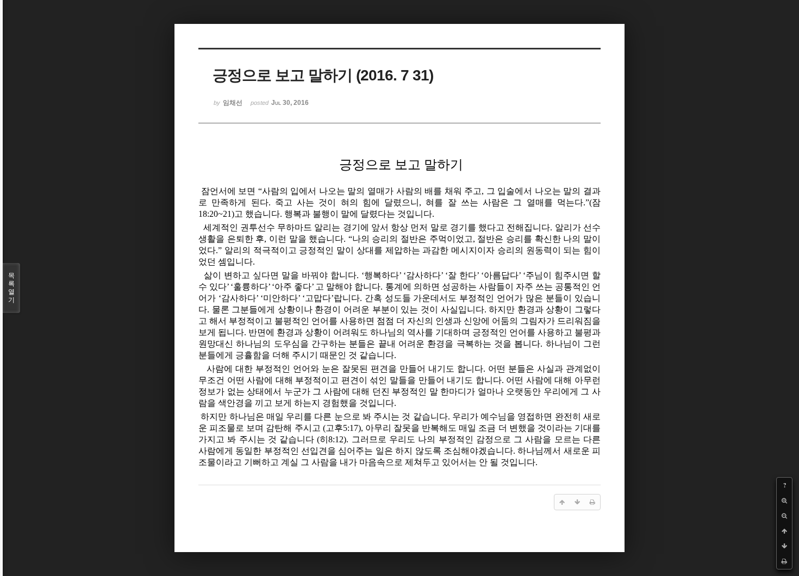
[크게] (784, 500)
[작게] (784, 515)
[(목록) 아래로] (784, 546)
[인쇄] (784, 561)
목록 (11, 288)
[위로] (784, 531)
